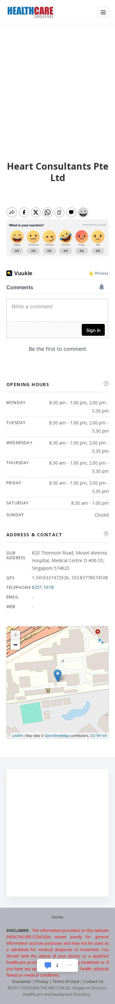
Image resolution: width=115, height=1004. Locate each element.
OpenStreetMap (56, 735)
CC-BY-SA (98, 735)
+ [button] (15, 635)
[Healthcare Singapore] (30, 12)
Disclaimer (21, 981)
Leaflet (17, 735)
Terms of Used (65, 981)
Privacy (41, 981)
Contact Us (93, 981)
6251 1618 (43, 587)
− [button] (15, 645)
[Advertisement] (57, 85)
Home (57, 917)
